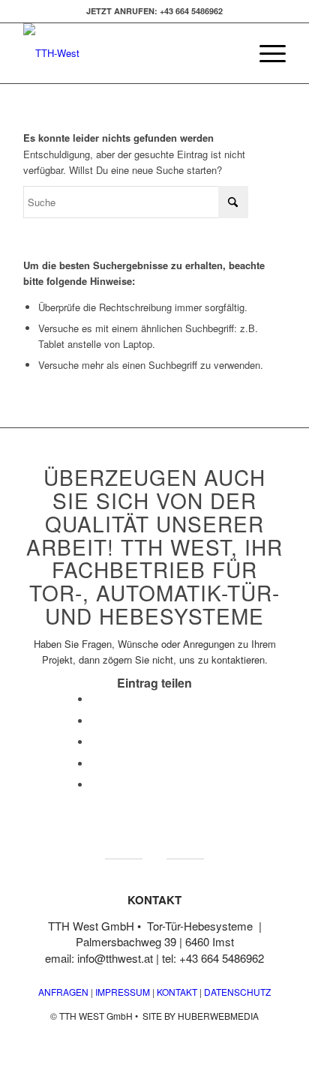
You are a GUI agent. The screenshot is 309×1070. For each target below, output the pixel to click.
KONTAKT (177, 991)
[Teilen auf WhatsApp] (94, 742)
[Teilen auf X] (94, 721)
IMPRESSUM (121, 991)
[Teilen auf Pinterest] (94, 764)
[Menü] (265, 53)
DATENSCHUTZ (237, 991)
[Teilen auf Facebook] (94, 699)
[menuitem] (265, 53)
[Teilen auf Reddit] (94, 785)
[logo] (128, 53)
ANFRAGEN (63, 991)
